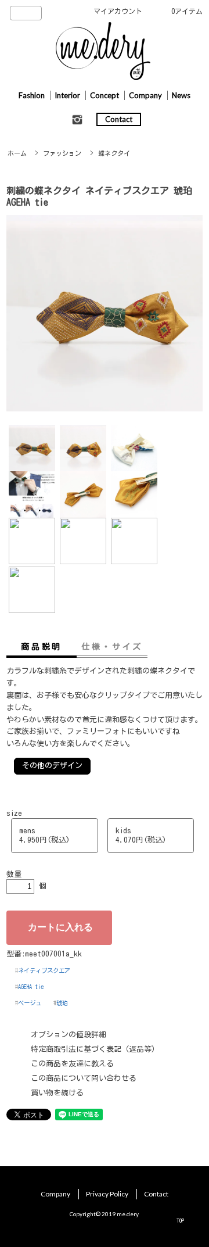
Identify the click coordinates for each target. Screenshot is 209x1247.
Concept (104, 95)
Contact (118, 119)
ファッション (62, 153)
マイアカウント (117, 11)
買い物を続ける (57, 1092)
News (181, 95)
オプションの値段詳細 (68, 1034)
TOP (180, 1220)
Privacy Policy (107, 1193)
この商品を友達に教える (72, 1063)
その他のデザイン (52, 765)
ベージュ (29, 1003)
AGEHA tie (31, 987)
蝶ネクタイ (114, 153)
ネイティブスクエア (44, 970)
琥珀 (62, 1003)
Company (145, 95)
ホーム (17, 153)
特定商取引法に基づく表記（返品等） (95, 1049)
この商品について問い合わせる (83, 1078)
